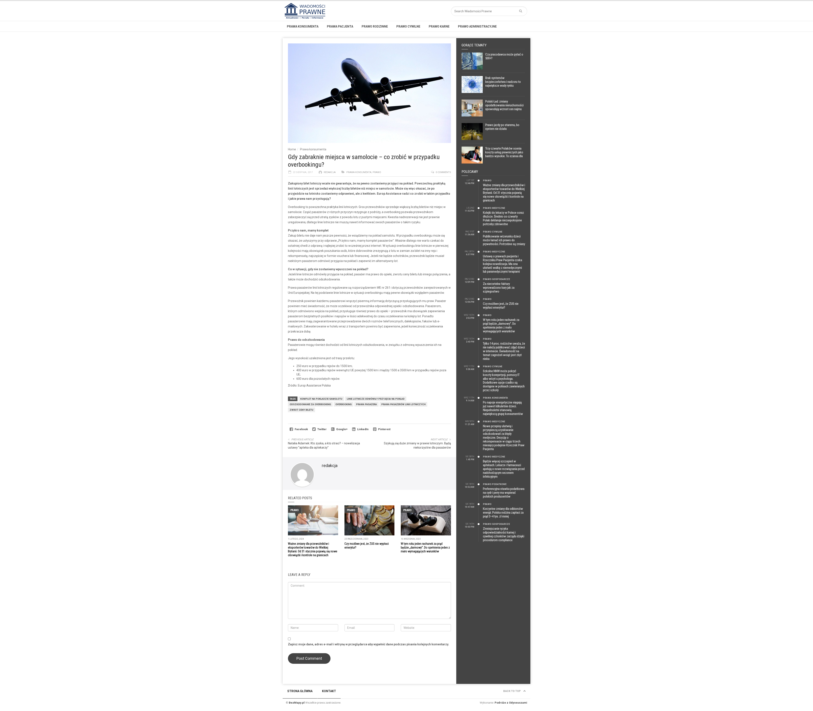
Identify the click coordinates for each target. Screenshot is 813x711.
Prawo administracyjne (477, 26)
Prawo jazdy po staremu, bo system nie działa (502, 127)
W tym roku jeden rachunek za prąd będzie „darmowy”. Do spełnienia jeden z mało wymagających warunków (425, 547)
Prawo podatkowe (494, 484)
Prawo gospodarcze (496, 279)
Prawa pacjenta (340, 26)
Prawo (377, 172)
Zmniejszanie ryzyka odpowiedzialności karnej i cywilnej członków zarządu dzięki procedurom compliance (503, 534)
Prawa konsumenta (302, 26)
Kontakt (329, 691)
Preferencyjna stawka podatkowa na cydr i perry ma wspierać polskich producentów (503, 492)
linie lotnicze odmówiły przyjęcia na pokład (376, 399)
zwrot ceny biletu (301, 410)
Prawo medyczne (494, 208)
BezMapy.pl (297, 702)
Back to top (512, 691)
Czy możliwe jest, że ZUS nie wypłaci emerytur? (500, 305)
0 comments (443, 172)
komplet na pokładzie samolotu (321, 399)
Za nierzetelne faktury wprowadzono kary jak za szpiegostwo (498, 287)
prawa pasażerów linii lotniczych (403, 404)
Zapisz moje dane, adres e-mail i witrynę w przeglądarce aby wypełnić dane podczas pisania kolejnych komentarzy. (368, 644)
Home (292, 149)
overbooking (343, 404)
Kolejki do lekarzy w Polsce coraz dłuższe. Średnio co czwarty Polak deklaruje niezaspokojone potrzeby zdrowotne (503, 218)
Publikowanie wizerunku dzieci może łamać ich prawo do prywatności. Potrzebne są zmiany (504, 240)
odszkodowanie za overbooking (310, 404)
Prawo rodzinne (375, 26)
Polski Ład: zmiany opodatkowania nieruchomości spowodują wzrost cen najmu (504, 105)
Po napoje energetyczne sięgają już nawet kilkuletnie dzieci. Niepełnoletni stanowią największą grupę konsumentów (503, 408)
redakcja (330, 172)
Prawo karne (439, 26)
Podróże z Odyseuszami (511, 702)
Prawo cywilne (408, 26)
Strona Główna (299, 691)
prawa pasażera (366, 404)
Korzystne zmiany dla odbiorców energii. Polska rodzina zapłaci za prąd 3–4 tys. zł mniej (503, 512)
